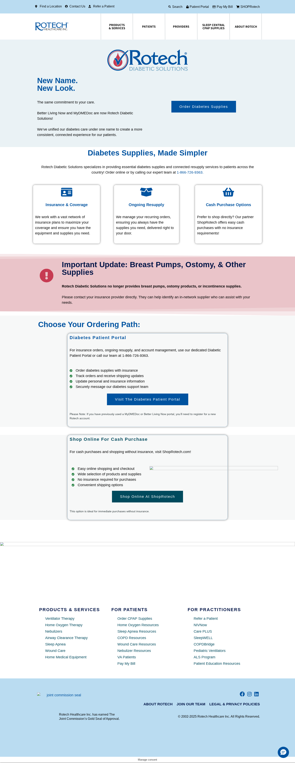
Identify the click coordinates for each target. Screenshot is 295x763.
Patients (134, 26)
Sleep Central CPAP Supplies (204, 26)
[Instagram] (249, 694)
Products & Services (105, 26)
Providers (167, 26)
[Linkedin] (256, 694)
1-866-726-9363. (190, 172)
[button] (283, 752)
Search (177, 6)
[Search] (169, 7)
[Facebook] (242, 694)
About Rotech (233, 26)
